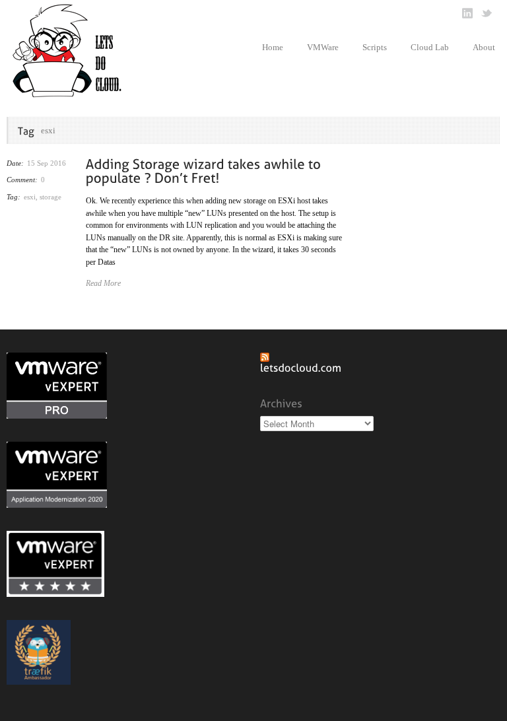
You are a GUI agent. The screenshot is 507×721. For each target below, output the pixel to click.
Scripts (374, 47)
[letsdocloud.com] (301, 367)
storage (50, 197)
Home (272, 47)
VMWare (323, 47)
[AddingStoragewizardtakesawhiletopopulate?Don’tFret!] (205, 170)
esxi (30, 197)
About (484, 47)
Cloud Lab (430, 47)
